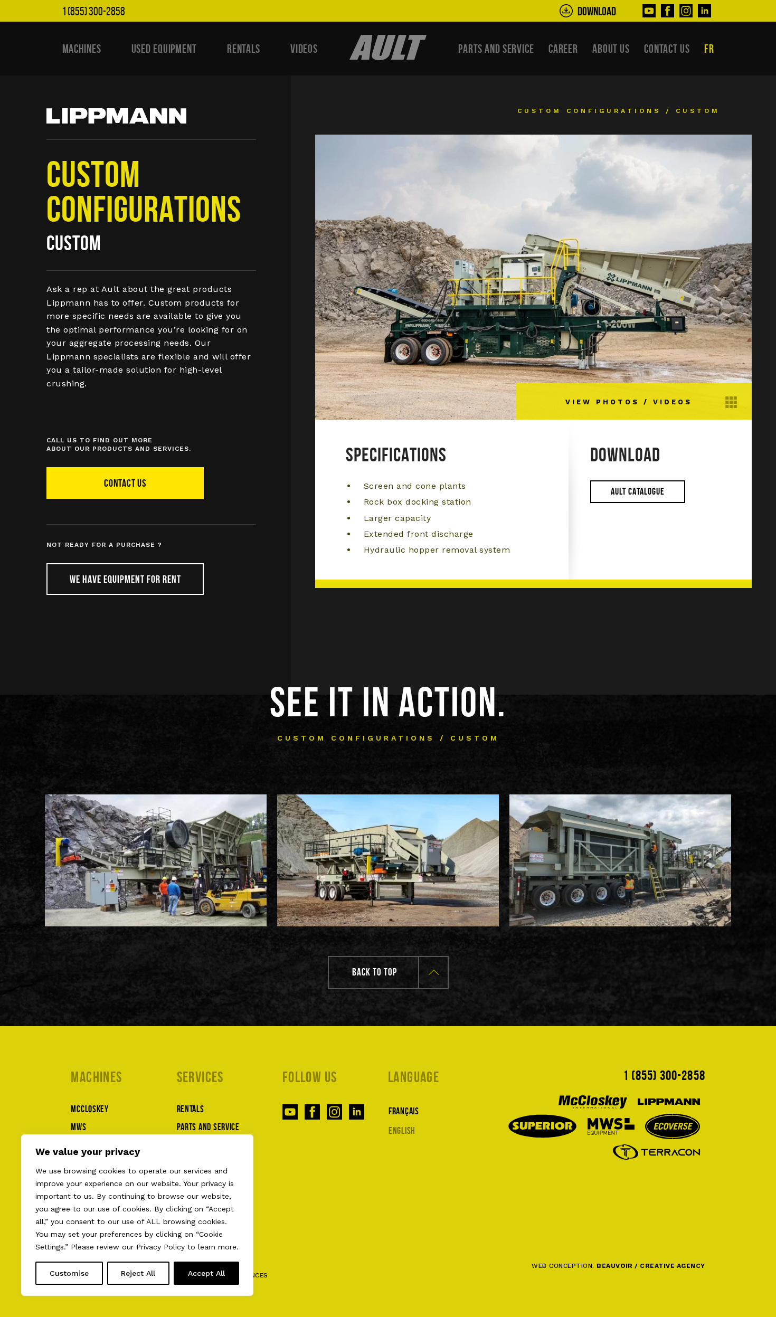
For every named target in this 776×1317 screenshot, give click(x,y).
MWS (78, 1127)
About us (611, 48)
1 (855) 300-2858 (664, 1075)
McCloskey (89, 1109)
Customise (69, 1273)
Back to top (374, 972)
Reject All (138, 1273)
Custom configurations (589, 111)
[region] (137, 1215)
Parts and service (496, 48)
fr (709, 48)
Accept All (206, 1273)
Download (597, 11)
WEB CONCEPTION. (618, 1265)
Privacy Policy (160, 1247)
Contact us (667, 48)
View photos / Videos (628, 402)
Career (563, 48)
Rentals (243, 48)
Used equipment (164, 48)
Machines (81, 48)
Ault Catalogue (638, 491)
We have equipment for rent (125, 579)
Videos (304, 48)
